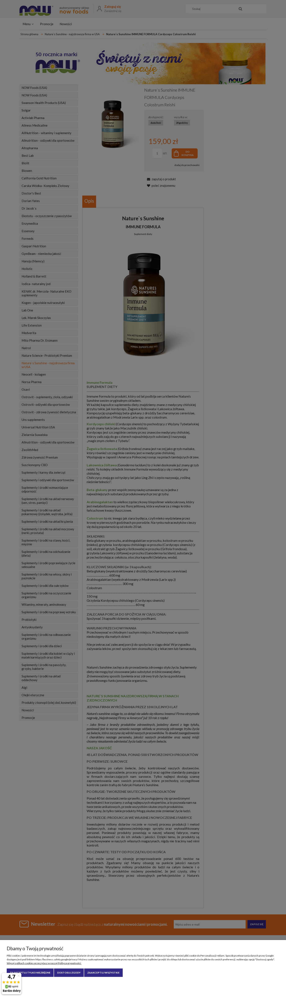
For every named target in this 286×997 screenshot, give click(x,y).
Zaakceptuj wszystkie (103, 972)
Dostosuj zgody (69, 972)
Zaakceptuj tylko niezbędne (30, 972)
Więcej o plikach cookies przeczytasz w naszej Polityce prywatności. (44, 963)
